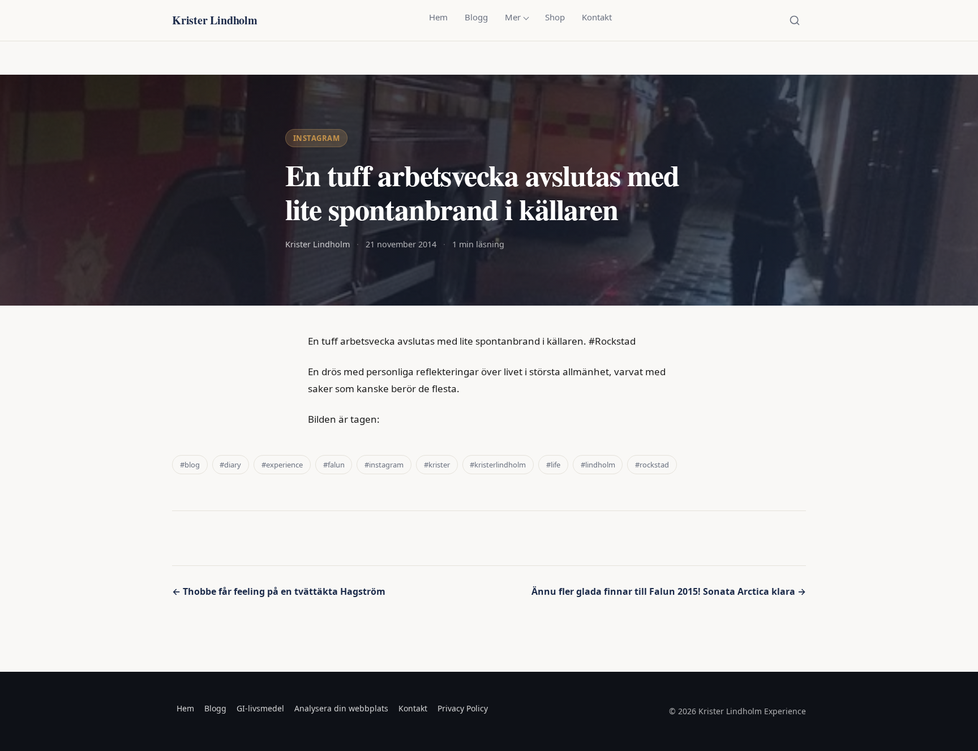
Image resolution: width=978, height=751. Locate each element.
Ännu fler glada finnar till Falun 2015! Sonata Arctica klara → (668, 591)
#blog (190, 465)
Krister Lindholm (215, 20)
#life (553, 465)
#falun (334, 465)
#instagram (384, 465)
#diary (230, 465)
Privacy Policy (462, 708)
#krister (437, 465)
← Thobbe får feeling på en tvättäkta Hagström (278, 591)
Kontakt (597, 17)
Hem (438, 17)
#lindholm (598, 465)
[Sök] (794, 20)
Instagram (316, 138)
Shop (555, 17)
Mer (513, 17)
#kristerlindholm (498, 465)
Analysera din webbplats (341, 708)
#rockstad (652, 465)
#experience (282, 465)
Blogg (476, 17)
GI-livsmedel (260, 708)
